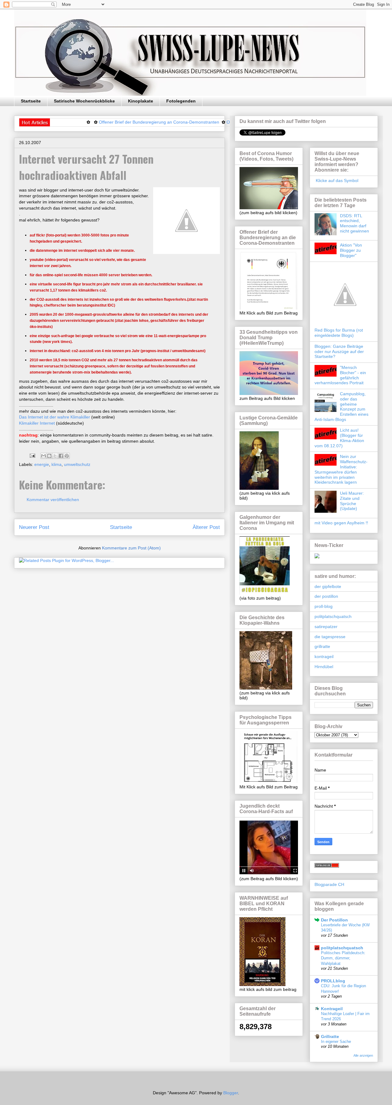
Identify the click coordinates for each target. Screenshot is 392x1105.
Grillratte (330, 1036)
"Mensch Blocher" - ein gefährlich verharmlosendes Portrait (340, 375)
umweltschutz (77, 464)
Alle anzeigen (363, 1055)
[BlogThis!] (49, 456)
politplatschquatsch (333, 616)
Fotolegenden (181, 101)
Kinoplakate (140, 101)
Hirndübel (324, 666)
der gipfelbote (328, 586)
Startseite (31, 101)
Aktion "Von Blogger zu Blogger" (351, 250)
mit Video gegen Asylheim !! (341, 522)
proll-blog (324, 606)
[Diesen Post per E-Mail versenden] (43, 456)
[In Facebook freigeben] (61, 456)
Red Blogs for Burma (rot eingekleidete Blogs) (339, 333)
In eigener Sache (336, 1041)
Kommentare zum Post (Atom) (131, 547)
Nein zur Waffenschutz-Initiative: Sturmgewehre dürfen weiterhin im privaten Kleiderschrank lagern (341, 469)
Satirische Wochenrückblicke (84, 101)
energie (41, 464)
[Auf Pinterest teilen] (67, 456)
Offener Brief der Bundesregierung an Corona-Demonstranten (138, 122)
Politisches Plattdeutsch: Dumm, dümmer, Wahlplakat (343, 958)
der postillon (326, 596)
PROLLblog (333, 980)
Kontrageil (332, 1008)
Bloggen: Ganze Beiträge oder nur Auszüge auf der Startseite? (339, 351)
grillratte (322, 646)
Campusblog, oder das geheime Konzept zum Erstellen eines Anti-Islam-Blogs (341, 406)
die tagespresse (330, 636)
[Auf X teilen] (55, 456)
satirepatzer (326, 626)
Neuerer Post (34, 527)
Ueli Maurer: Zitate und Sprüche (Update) (352, 501)
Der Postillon (334, 919)
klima (56, 464)
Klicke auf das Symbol (336, 180)
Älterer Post (206, 527)
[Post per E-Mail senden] (32, 455)
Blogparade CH (329, 884)
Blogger (230, 1092)
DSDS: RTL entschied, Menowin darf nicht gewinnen (354, 223)
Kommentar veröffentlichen (53, 499)
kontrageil (324, 656)
